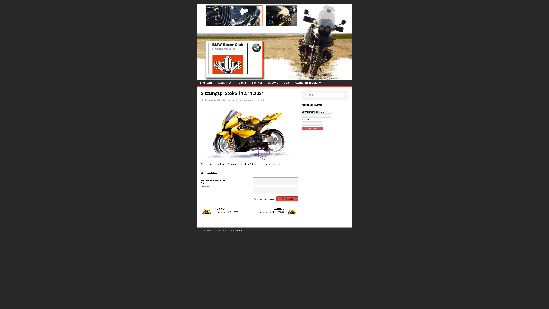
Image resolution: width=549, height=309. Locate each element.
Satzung (273, 82)
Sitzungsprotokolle (250, 100)
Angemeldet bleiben (266, 199)
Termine (241, 82)
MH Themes (240, 230)
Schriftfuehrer (231, 100)
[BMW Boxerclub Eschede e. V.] (274, 78)
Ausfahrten (224, 82)
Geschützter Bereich (306, 82)
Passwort (205, 187)
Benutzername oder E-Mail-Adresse (213, 181)
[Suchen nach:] (325, 95)
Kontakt (257, 82)
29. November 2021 (213, 100)
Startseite (206, 82)
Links (286, 82)
